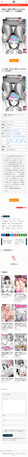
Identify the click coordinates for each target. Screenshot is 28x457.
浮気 (16, 142)
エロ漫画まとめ (14, 264)
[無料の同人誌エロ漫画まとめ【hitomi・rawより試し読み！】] (14, 2)
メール (5, 420)
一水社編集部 (17, 133)
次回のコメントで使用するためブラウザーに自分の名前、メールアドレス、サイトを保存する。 (14, 431)
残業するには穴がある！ (13, 130)
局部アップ (12, 140)
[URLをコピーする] (25, 235)
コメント (5, 398)
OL (11, 136)
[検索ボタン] (26, 2)
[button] (3, 235)
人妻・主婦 (16, 136)
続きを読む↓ (14, 60)
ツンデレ (9, 138)
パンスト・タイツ (17, 138)
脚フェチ (13, 228)
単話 (8, 136)
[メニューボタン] (2, 2)
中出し (12, 142)
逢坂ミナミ (10, 133)
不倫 (21, 136)
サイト (4, 425)
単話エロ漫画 (6, 216)
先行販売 (20, 142)
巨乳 (24, 136)
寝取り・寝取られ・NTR (17, 223)
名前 (4, 415)
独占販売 (8, 228)
